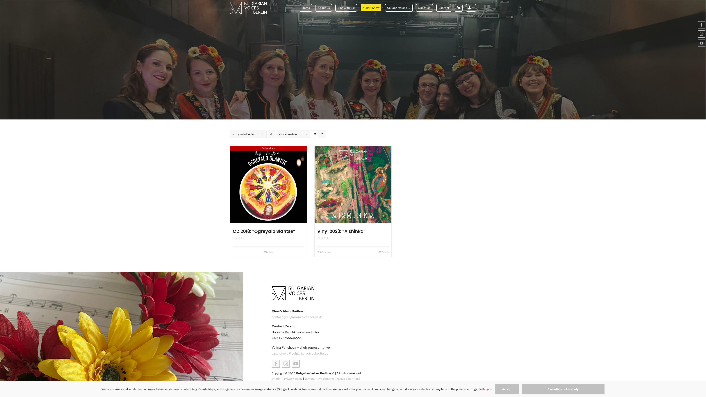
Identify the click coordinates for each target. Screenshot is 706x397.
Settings (484, 389)
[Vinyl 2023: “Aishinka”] (353, 184)
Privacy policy (293, 378)
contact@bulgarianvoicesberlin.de (297, 317)
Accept (507, 389)
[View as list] (322, 134)
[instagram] (286, 364)
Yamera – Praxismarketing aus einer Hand (332, 378)
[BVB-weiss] (248, 3)
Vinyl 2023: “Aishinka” (341, 231)
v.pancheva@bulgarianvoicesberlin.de (300, 353)
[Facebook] (701, 24)
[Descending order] (271, 134)
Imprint (277, 378)
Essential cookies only (563, 389)
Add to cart (325, 252)
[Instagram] (701, 34)
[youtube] (296, 364)
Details (269, 252)
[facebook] (276, 364)
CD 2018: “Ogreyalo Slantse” (264, 231)
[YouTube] (701, 43)
